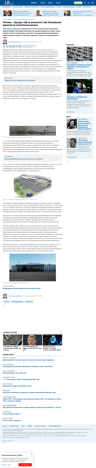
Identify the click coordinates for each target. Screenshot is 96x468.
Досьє (50, 3)
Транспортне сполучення (11, 29)
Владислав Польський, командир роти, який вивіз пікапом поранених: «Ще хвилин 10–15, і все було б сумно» (51, 14)
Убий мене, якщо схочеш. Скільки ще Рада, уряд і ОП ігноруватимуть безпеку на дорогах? (84, 125)
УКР (88, 3)
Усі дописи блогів (72, 157)
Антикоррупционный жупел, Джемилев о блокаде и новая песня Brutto (28, 366)
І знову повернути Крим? (11, 414)
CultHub (58, 7)
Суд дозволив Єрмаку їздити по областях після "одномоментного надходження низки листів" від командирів (82, 14)
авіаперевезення (17, 302)
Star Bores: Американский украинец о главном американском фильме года (29, 392)
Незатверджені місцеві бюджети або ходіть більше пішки (22, 288)
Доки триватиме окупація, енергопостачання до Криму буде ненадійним (28, 360)
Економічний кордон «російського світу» (17, 386)
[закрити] (31, 454)
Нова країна (86, 7)
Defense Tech (7, 7)
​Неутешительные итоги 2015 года (14, 373)
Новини (33, 3)
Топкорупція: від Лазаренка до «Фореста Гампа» (77, 98)
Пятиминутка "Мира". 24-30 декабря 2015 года (21, 379)
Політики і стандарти (40, 426)
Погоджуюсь (25, 464)
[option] (18, 13)
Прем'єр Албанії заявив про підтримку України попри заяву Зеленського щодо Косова (21, 13)
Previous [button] (2, 13)
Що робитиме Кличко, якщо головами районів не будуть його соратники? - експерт (32, 407)
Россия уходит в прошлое (12, 420)
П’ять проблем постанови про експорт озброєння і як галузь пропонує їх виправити (79, 67)
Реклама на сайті (14, 426)
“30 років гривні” (18, 7)
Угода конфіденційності (55, 426)
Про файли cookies (6, 464)
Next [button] (94, 13)
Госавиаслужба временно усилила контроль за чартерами (24, 159)
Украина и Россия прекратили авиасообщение (20, 80)
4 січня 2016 (31, 19)
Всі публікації (71, 112)
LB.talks (79, 7)
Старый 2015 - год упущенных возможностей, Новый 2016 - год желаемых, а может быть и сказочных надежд (32, 400)
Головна (5, 19)
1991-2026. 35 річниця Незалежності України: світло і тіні (85, 142)
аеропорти (29, 302)
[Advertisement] (32, 113)
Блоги (43, 3)
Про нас (5, 426)
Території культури (69, 7)
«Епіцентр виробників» (47, 7)
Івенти (23, 426)
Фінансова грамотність (32, 7)
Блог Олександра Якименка (20, 19)
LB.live (58, 3)
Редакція (29, 426)
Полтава (6, 302)
